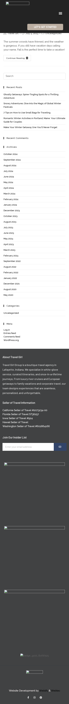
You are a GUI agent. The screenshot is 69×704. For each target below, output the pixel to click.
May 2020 (8, 295)
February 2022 (11, 272)
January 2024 (10, 205)
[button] (60, 13)
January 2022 (10, 278)
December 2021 (12, 283)
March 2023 (9, 250)
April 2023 (9, 244)
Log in (7, 330)
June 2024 (9, 176)
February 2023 (11, 255)
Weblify (43, 690)
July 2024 (8, 171)
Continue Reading (18, 57)
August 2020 (10, 289)
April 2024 (9, 188)
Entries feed (10, 333)
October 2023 (10, 216)
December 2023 (12, 210)
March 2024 (9, 193)
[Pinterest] (41, 697)
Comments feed (12, 336)
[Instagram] (34, 697)
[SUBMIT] (60, 447)
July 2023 (8, 227)
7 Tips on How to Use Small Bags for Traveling (27, 112)
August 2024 (10, 165)
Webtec (55, 690)
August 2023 (10, 222)
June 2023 (9, 233)
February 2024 (11, 199)
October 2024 (10, 154)
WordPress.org (11, 340)
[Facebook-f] (28, 697)
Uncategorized (53, 33)
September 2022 (12, 261)
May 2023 (8, 238)
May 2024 (8, 182)
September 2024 (12, 160)
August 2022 (10, 267)
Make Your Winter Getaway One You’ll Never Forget (30, 127)
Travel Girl (13, 33)
